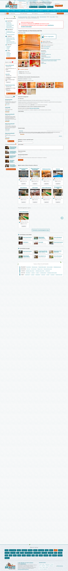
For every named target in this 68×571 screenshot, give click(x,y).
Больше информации (11, 169)
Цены (33, 10)
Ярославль (7, 557)
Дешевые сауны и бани (10, 37)
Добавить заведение (49, 565)
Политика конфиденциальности (23, 569)
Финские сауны (9, 23)
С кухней (47, 274)
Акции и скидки (45, 567)
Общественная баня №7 (9, 114)
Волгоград (30, 550)
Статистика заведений (43, 568)
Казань (55, 550)
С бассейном (8, 46)
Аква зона (27, 10)
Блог (40, 565)
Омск (55, 552)
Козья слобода (52, 16)
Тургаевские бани (8, 99)
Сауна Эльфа (7, 107)
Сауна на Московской (9, 65)
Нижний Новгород (37, 552)
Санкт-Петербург (13, 550)
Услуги (54, 10)
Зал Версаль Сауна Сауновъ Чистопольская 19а (28, 76)
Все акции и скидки (11, 93)
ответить (60, 136)
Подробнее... (8, 71)
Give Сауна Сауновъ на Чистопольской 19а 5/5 (21, 152)
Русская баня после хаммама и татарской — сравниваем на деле (13, 166)
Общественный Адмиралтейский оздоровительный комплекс (41, 238)
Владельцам (51, 6)
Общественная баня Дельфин (23, 169)
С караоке (8, 52)
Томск (33, 555)
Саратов (23, 555)
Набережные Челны (28, 552)
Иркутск (51, 550)
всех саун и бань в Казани (34, 108)
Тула (37, 555)
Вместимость (40, 10)
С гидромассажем (43, 272)
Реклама (51, 564)
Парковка (55, 60)
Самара (19, 555)
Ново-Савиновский (43, 16)
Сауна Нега (7, 74)
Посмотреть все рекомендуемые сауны (41, 230)
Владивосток (24, 550)
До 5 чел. (28, 268)
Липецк (22, 552)
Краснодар (7, 552)
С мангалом (8, 54)
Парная (19, 10)
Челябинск (60, 555)
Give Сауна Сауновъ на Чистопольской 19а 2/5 (19, 152)
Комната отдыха (50, 60)
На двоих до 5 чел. (9, 31)
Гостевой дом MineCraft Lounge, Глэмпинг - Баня (42, 251)
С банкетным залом (59, 274)
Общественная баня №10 (58, 242)
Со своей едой (27, 274)
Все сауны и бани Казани (22, 16)
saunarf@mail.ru (51, 25)
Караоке (42, 56)
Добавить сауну (59, 5)
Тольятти (28, 555)
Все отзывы (11, 141)
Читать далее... (7, 103)
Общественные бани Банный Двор (35, 169)
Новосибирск (50, 552)
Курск (18, 552)
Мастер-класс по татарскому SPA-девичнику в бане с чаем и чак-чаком (13, 148)
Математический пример (23, 154)
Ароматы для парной (44, 59)
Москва (6, 550)
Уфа (50, 555)
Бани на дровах (9, 26)
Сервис (48, 10)
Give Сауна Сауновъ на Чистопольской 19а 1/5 (18, 152)
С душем (7, 48)
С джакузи (8, 47)
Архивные (43, 565)
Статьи (40, 567)
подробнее (23, 183)
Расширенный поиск (11, 58)
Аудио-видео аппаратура (53, 59)
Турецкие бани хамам (10, 25)
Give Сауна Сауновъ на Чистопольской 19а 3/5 (20, 152)
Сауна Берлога (25, 242)
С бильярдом (8, 53)
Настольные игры (47, 56)
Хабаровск (54, 555)
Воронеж (35, 550)
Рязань (15, 555)
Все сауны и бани (34, 6)
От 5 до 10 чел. (33, 268)
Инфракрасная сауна (10, 27)
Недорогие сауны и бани (10, 39)
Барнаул (18, 550)
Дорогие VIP (8, 40)
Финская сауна (33, 16)
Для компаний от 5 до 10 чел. (10, 33)
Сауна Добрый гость (42, 256)
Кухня (45, 63)
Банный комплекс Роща (10, 84)
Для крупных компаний (10, 34)
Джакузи (47, 54)
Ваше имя (20, 141)
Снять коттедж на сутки (10, 41)
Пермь (6, 555)
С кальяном (52, 274)
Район (8, 10)
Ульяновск (46, 555)
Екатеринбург (41, 550)
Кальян (42, 63)
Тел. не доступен (49, 36)
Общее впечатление (21, 151)
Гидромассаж (43, 54)
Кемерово (60, 550)
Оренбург (60, 552)
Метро (14, 10)
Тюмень (40, 555)
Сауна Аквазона (23, 187)
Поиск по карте (42, 6)
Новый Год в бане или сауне (11, 42)
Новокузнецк (44, 552)
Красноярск (13, 552)
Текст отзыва (21, 144)
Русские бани (8, 22)
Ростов (10, 555)
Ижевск (46, 550)
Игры (60, 10)
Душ (50, 54)
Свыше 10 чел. (40, 268)
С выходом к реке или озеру (52, 272)
